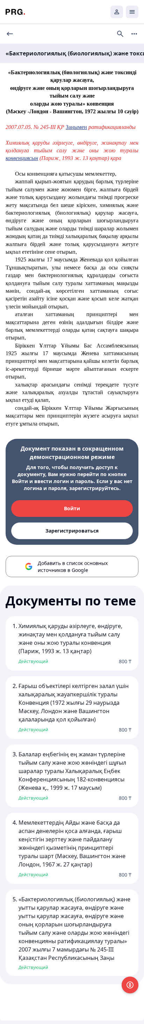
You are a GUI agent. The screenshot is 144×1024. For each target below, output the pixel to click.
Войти (72, 508)
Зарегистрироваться (72, 530)
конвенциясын (22, 158)
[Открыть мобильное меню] (132, 12)
